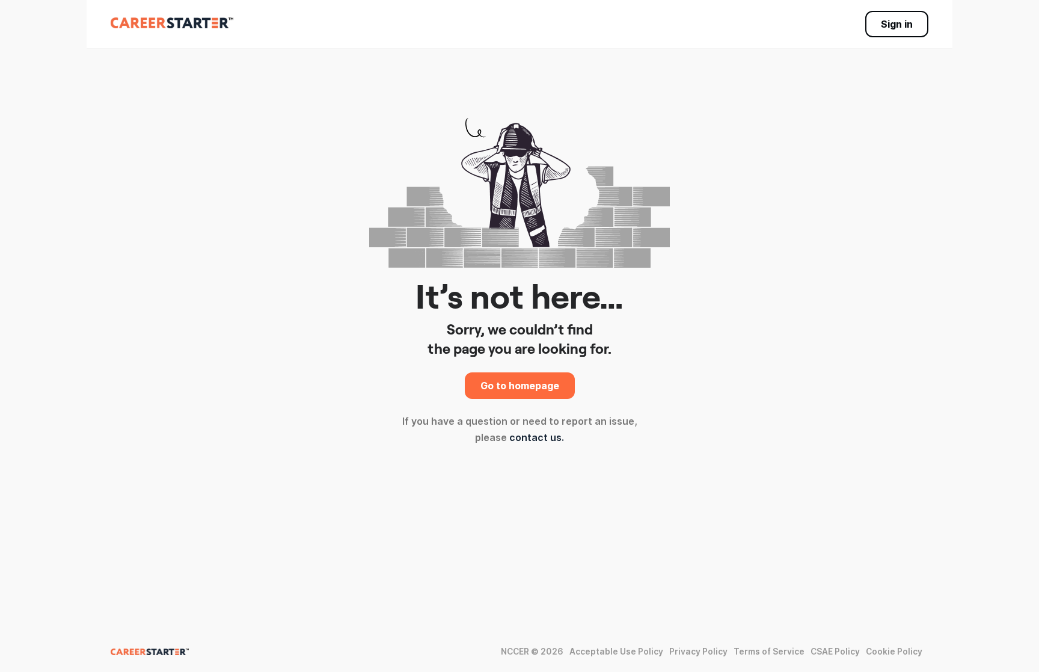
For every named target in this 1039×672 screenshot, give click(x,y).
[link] (172, 23)
